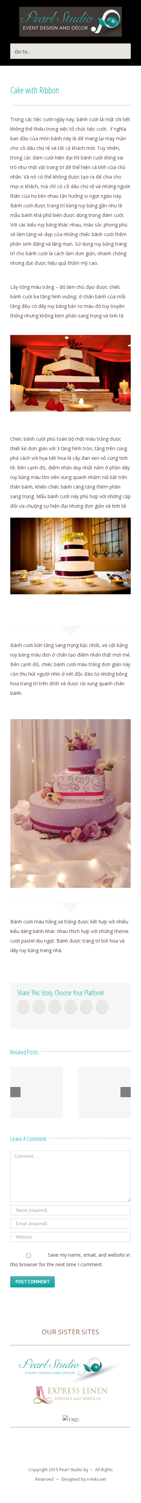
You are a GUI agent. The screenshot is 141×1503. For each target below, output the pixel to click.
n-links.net (96, 1479)
